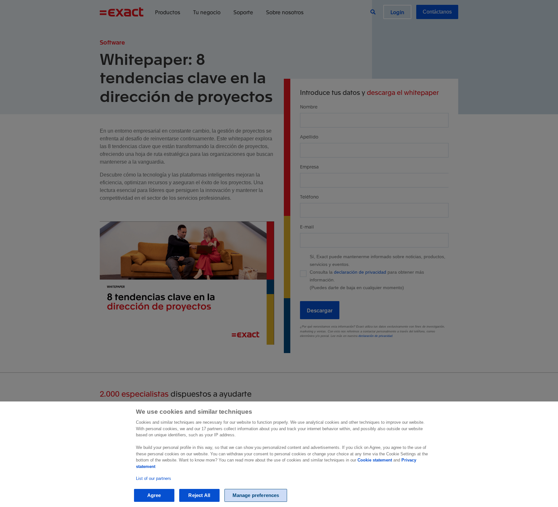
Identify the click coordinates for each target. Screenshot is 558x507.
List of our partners (153, 478)
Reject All (199, 495)
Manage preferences (255, 495)
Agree (154, 495)
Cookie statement (374, 460)
